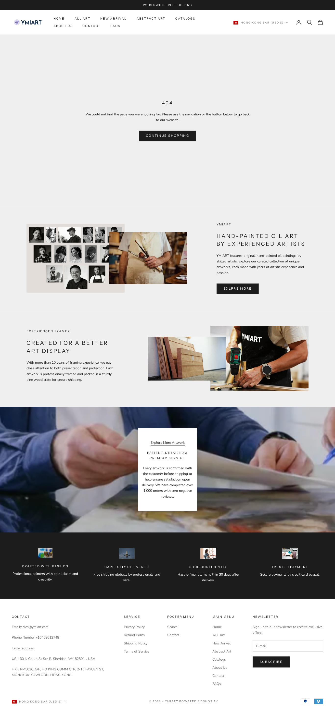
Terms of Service (136, 651)
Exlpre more (238, 288)
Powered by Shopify (198, 701)
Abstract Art (151, 18)
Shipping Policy (135, 643)
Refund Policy (134, 635)
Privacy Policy (134, 627)
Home (59, 18)
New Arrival (113, 18)
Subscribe (271, 662)
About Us (63, 26)
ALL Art (82, 18)
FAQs (115, 26)
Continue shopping (167, 136)
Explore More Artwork (168, 442)
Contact (91, 26)
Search (172, 627)
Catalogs (185, 18)
